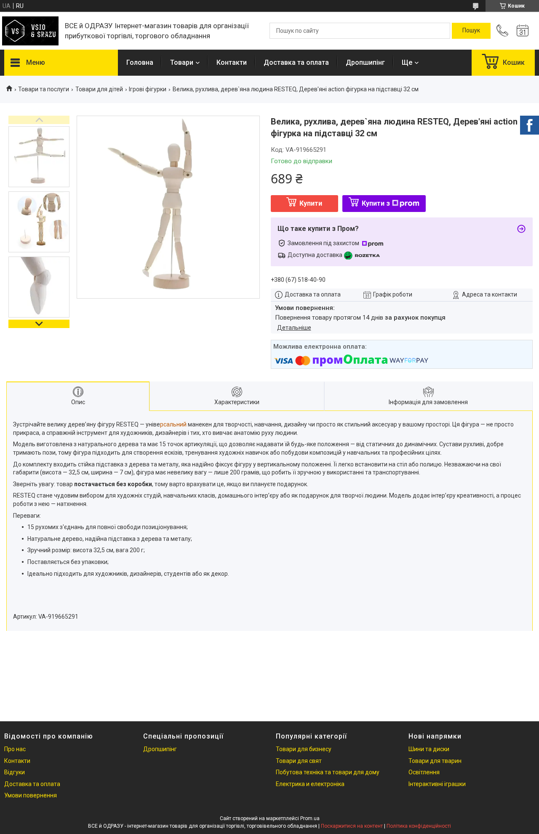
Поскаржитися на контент (352, 826)
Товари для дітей (99, 89)
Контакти (231, 62)
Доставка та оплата (296, 62)
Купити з (376, 203)
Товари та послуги (43, 89)
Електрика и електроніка (310, 784)
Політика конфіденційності (419, 826)
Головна (139, 62)
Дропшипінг (365, 62)
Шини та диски (428, 749)
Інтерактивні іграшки (437, 784)
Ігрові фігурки (147, 89)
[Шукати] (471, 31)
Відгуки (14, 772)
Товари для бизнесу (303, 749)
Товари (181, 62)
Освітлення (424, 772)
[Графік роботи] (522, 30)
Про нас (15, 749)
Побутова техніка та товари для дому (327, 772)
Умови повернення (30, 795)
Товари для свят (299, 760)
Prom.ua (310, 818)
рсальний (174, 424)
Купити (310, 203)
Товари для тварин (435, 760)
